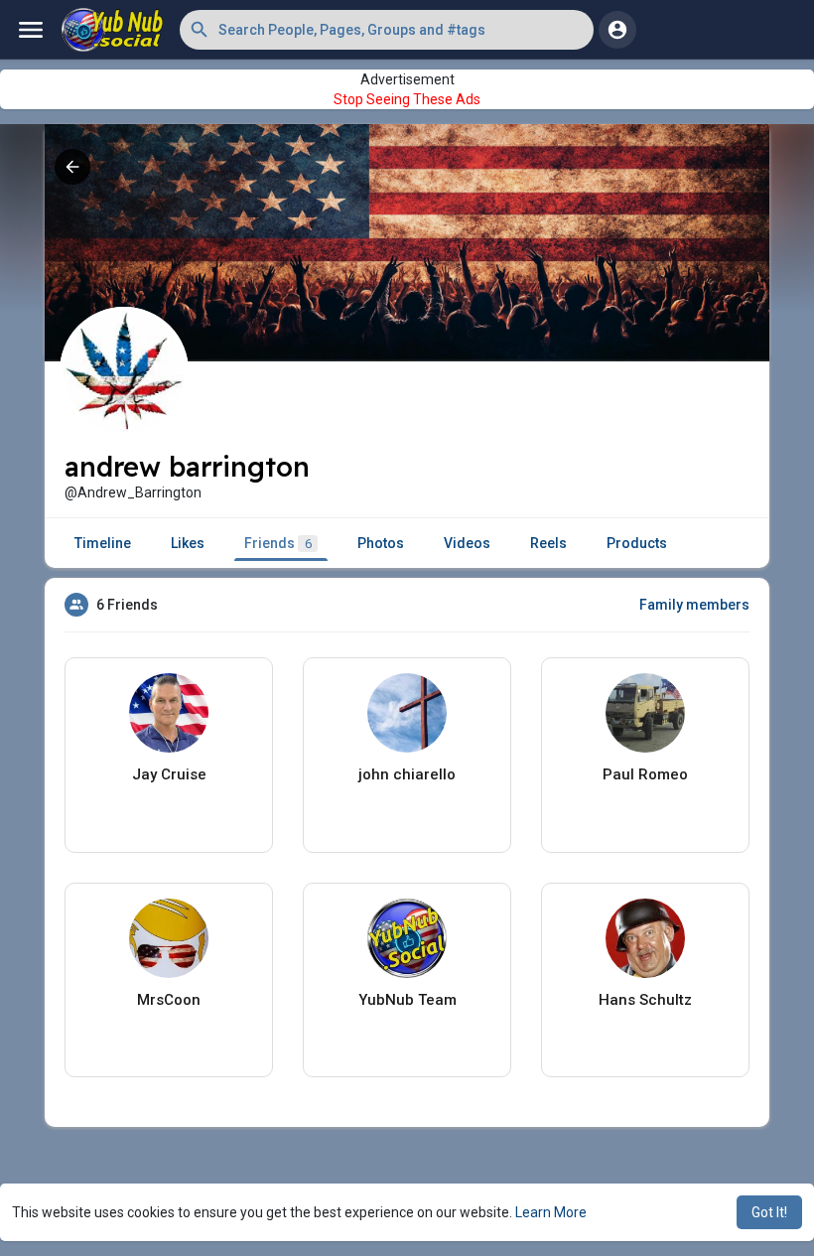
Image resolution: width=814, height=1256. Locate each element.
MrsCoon (169, 1000)
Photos (380, 543)
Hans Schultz (645, 1000)
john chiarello (407, 774)
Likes (187, 543)
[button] (387, 30)
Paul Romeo (645, 774)
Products (637, 543)
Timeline (102, 543)
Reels (548, 543)
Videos (467, 543)
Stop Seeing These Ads (407, 99)
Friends (278, 543)
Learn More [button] (551, 1212)
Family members (694, 605)
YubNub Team (407, 1000)
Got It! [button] (769, 1212)
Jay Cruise (169, 774)
